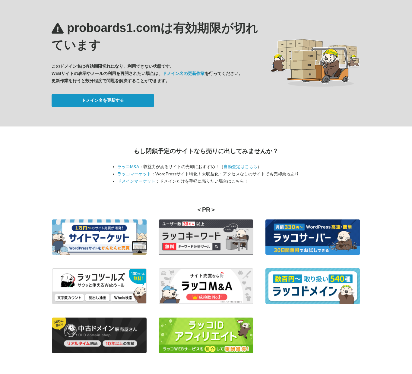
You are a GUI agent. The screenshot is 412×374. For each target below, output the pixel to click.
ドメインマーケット (136, 181)
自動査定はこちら (240, 166)
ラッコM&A (128, 166)
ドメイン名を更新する (103, 100)
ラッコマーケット (134, 173)
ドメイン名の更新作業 (184, 73)
